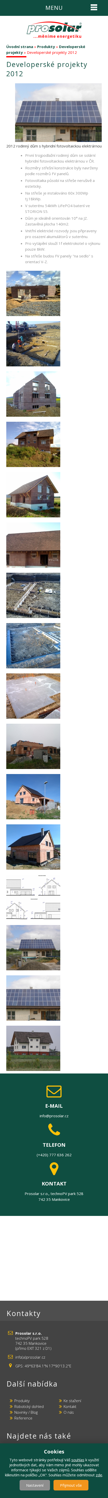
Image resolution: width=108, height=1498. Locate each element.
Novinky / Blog (26, 1412)
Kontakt (70, 1406)
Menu (54, 8)
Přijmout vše (71, 1485)
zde (99, 1474)
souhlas (77, 1459)
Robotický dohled (29, 1406)
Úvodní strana (19, 46)
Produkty (46, 46)
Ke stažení (72, 1400)
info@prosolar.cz (54, 1115)
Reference (23, 1417)
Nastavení (34, 1485)
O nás (69, 1412)
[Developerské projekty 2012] (61, 111)
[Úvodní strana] (54, 30)
